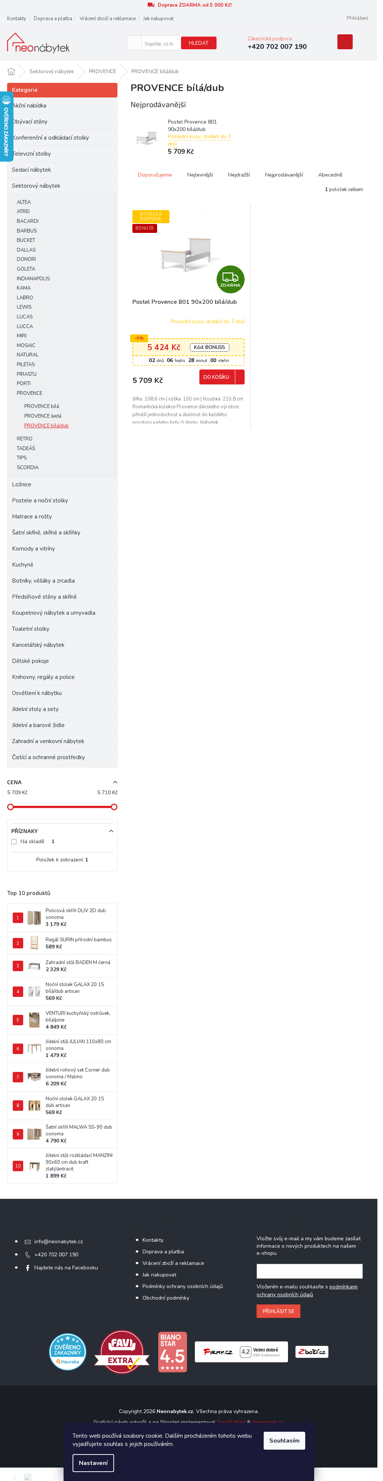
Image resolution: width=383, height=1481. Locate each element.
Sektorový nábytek (36, 186)
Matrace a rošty (32, 516)
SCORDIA (28, 467)
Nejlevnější (200, 174)
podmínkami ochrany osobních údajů (307, 1290)
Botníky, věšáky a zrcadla (43, 580)
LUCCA (25, 326)
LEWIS (24, 307)
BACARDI (28, 221)
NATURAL (28, 355)
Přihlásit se (278, 1311)
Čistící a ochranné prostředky (48, 757)
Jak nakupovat (158, 18)
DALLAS (26, 250)
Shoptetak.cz (267, 1422)
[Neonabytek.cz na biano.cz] (172, 1351)
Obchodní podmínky (166, 1297)
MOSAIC (26, 345)
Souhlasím (284, 1441)
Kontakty (16, 18)
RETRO (25, 439)
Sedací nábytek (31, 170)
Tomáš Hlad (231, 1422)
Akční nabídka (29, 105)
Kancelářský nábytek (38, 645)
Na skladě (38, 841)
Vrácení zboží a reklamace (108, 18)
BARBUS (27, 231)
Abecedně (330, 174)
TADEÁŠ (26, 448)
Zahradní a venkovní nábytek (48, 741)
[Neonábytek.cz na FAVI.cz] (122, 1351)
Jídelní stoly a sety (35, 709)
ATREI (23, 211)
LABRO (25, 297)
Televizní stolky (31, 154)
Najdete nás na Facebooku (66, 1267)
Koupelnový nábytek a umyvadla (53, 613)
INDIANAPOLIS (33, 278)
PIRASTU (27, 374)
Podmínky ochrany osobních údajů (183, 1286)
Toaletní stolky (30, 629)
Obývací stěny (30, 121)
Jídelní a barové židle (38, 725)
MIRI (22, 336)
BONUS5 (209, 347)
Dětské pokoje (30, 661)
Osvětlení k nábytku (37, 693)
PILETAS (26, 364)
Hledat (199, 43)
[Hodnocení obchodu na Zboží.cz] (311, 1351)
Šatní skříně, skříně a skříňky (46, 532)
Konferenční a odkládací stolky (50, 137)
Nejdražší (239, 174)
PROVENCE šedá (42, 416)
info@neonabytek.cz (58, 1241)
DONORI (26, 259)
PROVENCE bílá (41, 406)
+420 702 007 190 (56, 1254)
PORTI (24, 383)
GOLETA (26, 269)
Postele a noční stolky (40, 500)
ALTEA (24, 202)
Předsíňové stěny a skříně (44, 597)
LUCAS (25, 317)
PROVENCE (29, 393)
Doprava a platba (53, 18)
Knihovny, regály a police (43, 677)
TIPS (22, 458)
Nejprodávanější (284, 174)
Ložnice (21, 484)
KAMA (24, 288)
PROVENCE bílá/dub (46, 426)
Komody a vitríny (33, 548)
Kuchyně (22, 564)
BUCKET (26, 240)
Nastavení (93, 1463)
